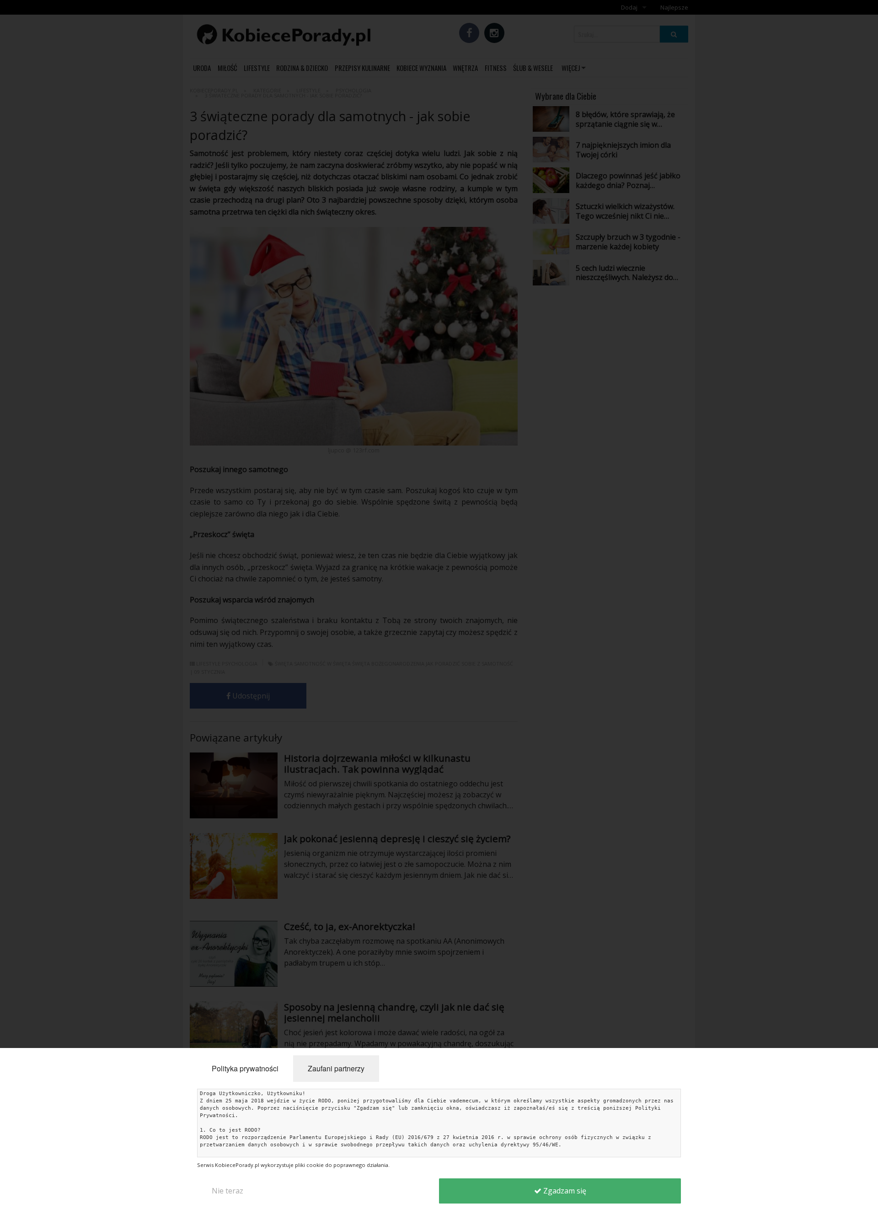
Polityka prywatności (245, 1068)
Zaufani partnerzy (336, 1068)
